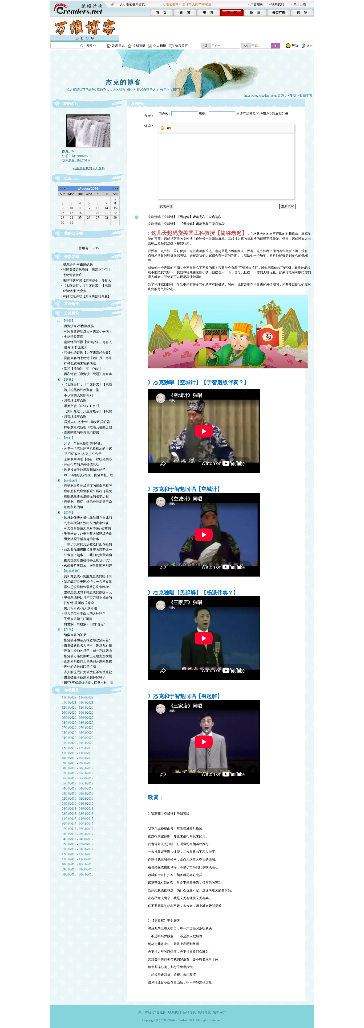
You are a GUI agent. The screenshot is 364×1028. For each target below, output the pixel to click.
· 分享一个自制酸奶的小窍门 (82, 443)
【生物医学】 (71, 480)
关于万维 (299, 4)
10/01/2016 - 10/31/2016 (77, 864)
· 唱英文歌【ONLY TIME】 (81, 406)
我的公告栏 (73, 233)
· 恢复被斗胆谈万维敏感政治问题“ (86, 640)
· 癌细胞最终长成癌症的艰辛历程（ (87, 496)
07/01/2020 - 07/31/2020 (77, 728)
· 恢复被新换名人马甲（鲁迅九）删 (87, 645)
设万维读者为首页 (132, 4)
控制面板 (138, 46)
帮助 (295, 46)
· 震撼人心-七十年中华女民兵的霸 (86, 422)
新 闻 (185, 12)
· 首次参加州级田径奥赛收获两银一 (87, 550)
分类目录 (71, 313)
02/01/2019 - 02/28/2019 (77, 798)
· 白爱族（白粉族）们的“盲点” (83, 624)
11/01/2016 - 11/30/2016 (77, 859)
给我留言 (181, 46)
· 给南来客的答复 (74, 635)
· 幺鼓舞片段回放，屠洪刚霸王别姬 (87, 566)
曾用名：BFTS (89, 244)
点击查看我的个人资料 (89, 168)
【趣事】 (68, 512)
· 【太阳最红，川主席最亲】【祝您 (86, 285)
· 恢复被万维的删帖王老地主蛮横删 (87, 656)
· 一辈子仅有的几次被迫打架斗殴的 (87, 544)
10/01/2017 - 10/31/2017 (77, 824)
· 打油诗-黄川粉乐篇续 (78, 603)
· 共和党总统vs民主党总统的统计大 (87, 576)
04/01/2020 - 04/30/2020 (77, 738)
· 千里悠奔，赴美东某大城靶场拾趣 (87, 534)
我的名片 (70, 104)
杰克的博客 (123, 82)
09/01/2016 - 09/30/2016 (77, 869)
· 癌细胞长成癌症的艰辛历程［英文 (87, 491)
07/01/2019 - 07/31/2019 (77, 773)
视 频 (208, 12)
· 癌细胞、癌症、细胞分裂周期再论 (87, 502)
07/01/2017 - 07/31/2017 (77, 829)
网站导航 (204, 1012)
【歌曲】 (68, 379)
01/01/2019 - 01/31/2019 (77, 803)
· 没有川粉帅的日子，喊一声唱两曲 (87, 651)
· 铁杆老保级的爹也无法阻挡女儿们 (87, 518)
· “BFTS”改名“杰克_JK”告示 (82, 454)
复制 (293, 95)
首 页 (161, 12)
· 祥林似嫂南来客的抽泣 (79, 363)
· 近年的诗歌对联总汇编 (79, 667)
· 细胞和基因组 (72, 507)
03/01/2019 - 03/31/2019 (77, 793)
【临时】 (68, 438)
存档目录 (71, 690)
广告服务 (256, 4)
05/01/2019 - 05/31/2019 (77, 783)
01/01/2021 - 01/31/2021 (77, 702)
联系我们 (277, 4)
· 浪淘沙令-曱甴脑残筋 (77, 264)
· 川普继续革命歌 (74, 400)
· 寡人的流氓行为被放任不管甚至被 (87, 672)
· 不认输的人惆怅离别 (77, 395)
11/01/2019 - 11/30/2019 (77, 753)
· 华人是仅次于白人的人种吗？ (84, 613)
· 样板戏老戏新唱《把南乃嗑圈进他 (87, 427)
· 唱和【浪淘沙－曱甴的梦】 (82, 369)
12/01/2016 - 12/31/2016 (77, 854)
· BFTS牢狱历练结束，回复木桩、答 (87, 475)
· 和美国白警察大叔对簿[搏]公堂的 (86, 528)
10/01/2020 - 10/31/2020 (77, 712)
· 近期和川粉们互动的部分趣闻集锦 (87, 661)
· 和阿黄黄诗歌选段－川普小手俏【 (86, 270)
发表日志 (118, 46)
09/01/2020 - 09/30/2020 (77, 717)
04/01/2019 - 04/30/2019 (77, 788)
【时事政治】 (71, 571)
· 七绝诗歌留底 (71, 275)
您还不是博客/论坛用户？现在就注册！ (264, 114)
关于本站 (144, 1012)
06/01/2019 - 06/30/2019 (77, 778)
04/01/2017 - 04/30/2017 (77, 839)
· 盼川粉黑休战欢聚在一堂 (80, 390)
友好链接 (71, 304)
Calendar (71, 178)
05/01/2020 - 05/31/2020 (77, 733)
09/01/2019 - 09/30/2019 (77, 763)
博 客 (232, 12)
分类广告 (278, 12)
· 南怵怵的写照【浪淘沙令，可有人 (86, 280)
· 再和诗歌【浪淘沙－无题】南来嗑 (87, 374)
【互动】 (68, 629)
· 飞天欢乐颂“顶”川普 (77, 619)
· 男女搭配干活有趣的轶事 (80, 539)
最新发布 (71, 257)
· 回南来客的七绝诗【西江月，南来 (87, 358)
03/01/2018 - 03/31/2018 (77, 814)
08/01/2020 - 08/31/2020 (77, 723)
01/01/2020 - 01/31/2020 (77, 743)
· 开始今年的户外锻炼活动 (80, 464)
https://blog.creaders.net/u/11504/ (265, 95)
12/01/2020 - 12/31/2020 (77, 707)
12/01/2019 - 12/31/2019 (77, 748)
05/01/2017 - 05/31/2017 (77, 834)
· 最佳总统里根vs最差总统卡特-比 (86, 587)
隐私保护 (219, 1012)
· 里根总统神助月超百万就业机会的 (87, 597)
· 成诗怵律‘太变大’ (74, 291)
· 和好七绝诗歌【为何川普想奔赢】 (86, 296)
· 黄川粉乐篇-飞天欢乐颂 (79, 608)
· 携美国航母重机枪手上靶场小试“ (86, 560)
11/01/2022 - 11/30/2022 (77, 697)
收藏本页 (306, 95)
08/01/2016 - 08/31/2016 (77, 874)
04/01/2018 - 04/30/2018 (77, 809)
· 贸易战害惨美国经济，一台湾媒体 (87, 581)
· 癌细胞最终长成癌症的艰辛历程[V (87, 486)
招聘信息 (189, 1012)
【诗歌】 (68, 321)
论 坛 (255, 12)
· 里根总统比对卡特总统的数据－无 (87, 592)
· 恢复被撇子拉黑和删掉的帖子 (84, 470)
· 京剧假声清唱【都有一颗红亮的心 (87, 459)
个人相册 (159, 46)
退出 (309, 46)
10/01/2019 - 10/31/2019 (77, 758)
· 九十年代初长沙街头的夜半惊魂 (85, 523)
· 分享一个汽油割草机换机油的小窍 (87, 448)
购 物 (302, 12)
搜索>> (91, 46)
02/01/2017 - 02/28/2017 (77, 844)
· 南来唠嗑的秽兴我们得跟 (80, 432)
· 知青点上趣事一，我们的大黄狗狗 (87, 555)
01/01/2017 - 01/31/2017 (77, 849)
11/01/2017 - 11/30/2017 (77, 819)
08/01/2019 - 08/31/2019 (77, 768)
